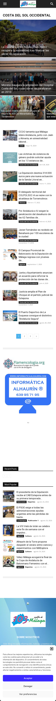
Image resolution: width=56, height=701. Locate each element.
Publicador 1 (33, 520)
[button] (51, 648)
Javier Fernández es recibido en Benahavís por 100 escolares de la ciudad (36, 233)
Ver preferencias (28, 694)
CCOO (22, 146)
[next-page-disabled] (9, 476)
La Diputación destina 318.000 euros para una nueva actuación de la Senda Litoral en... (36, 176)
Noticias (23, 203)
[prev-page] (4, 476)
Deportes (31, 502)
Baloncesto (21, 502)
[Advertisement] (28, 442)
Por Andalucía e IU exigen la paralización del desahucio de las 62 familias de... (35, 214)
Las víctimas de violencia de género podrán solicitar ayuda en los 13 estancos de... (35, 157)
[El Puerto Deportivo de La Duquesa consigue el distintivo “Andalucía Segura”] (10, 316)
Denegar (28, 686)
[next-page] (36, 336)
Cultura (28, 536)
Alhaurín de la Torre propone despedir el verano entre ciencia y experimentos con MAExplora (34, 544)
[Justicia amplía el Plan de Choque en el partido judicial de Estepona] (10, 295)
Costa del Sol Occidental (28, 165)
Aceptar (28, 678)
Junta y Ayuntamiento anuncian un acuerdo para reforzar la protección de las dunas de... (35, 276)
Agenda (22, 264)
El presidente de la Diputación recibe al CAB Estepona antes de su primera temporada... (34, 495)
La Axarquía (21, 521)
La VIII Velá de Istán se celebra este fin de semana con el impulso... (33, 529)
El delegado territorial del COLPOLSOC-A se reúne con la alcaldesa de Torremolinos (35, 195)
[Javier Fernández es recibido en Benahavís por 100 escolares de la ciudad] (10, 233)
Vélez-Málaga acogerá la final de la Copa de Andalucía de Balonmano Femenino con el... (34, 560)
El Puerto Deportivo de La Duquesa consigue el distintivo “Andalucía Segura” (35, 315)
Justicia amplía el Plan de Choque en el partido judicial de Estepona (36, 295)
